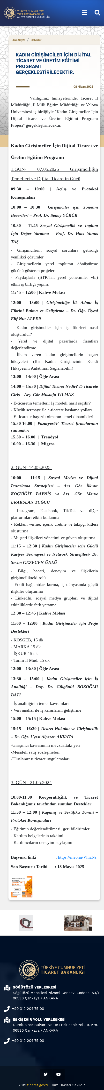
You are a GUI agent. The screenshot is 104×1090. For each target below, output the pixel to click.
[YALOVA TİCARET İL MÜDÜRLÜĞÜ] (24, 12)
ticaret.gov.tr (37, 1085)
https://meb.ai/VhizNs (77, 857)
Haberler (36, 40)
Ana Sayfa (18, 40)
